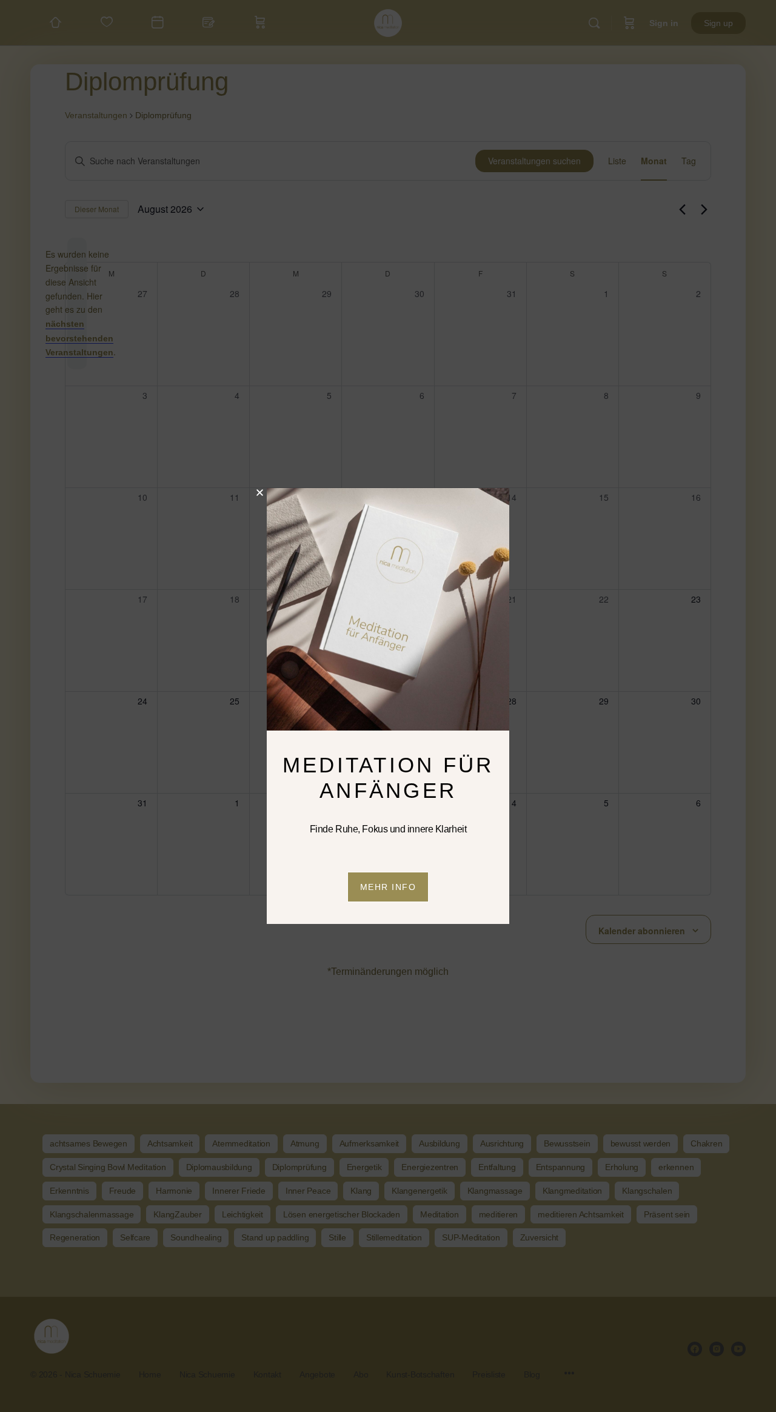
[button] (259, 492)
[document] (388, 706)
